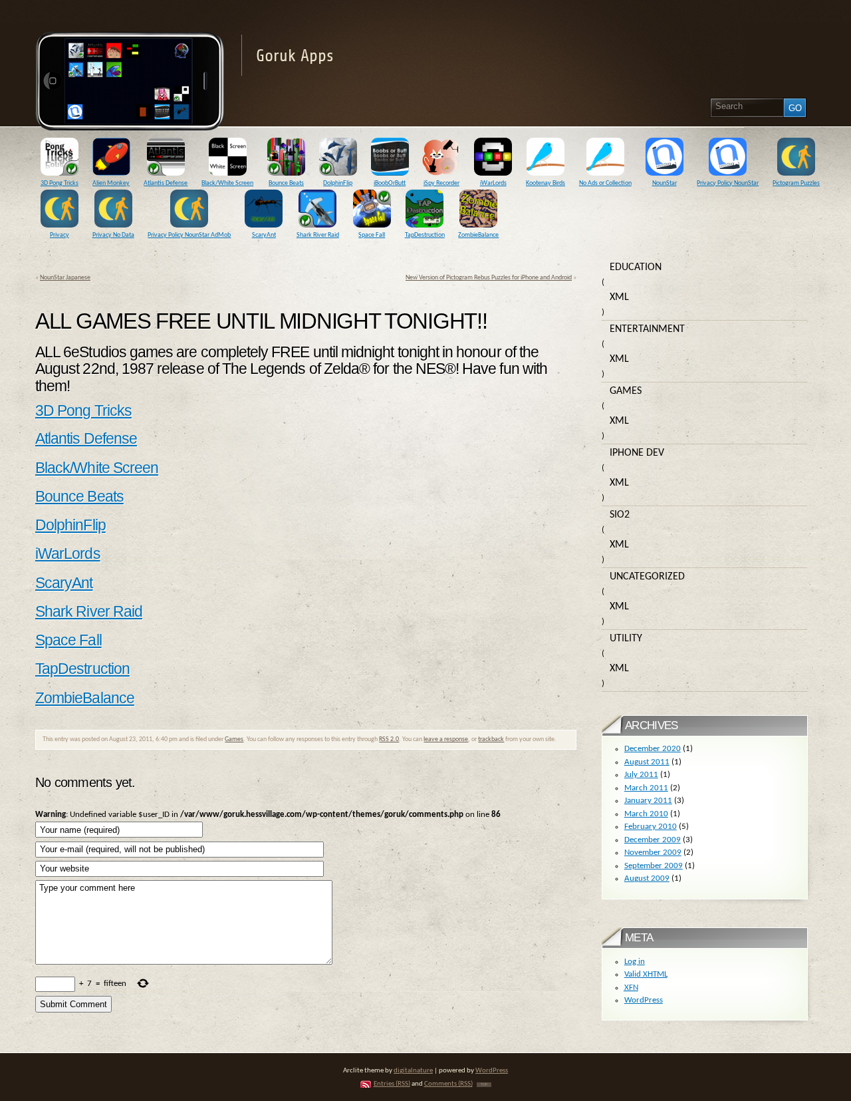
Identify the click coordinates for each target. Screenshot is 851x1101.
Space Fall (68, 640)
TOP (484, 1084)
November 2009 (652, 852)
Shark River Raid (88, 611)
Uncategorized (647, 576)
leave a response (446, 739)
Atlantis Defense (86, 438)
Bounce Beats (79, 496)
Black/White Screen (96, 467)
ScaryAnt (64, 582)
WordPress (643, 1000)
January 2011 (648, 800)
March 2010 (646, 814)
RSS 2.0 (389, 739)
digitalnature (413, 1070)
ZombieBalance (84, 698)
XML (619, 297)
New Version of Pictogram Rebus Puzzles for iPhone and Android (489, 277)
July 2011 (641, 774)
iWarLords (67, 553)
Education (636, 267)
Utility (626, 638)
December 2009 (652, 840)
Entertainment (647, 329)
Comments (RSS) (448, 1084)
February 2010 (650, 826)
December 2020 (652, 748)
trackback (491, 739)
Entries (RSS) (392, 1084)
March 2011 (646, 788)
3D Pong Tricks (83, 410)
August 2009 (646, 878)
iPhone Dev (637, 453)
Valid (646, 974)
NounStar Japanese (65, 277)
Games (234, 739)
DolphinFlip (70, 525)
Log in (634, 961)
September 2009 (653, 866)
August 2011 (646, 762)
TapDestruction (82, 668)
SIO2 (620, 515)
